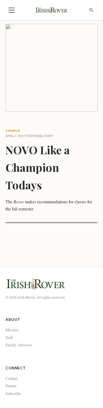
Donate (10, 385)
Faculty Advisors (18, 344)
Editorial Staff (41, 136)
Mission (11, 329)
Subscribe (13, 393)
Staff (9, 337)
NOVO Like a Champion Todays (37, 167)
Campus (12, 131)
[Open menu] (11, 10)
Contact (11, 378)
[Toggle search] (91, 10)
